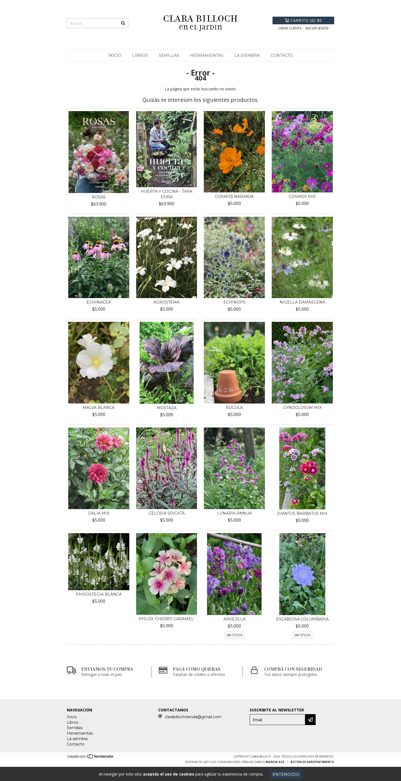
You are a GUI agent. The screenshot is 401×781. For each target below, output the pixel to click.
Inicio (114, 55)
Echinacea (98, 302)
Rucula (234, 407)
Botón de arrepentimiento (312, 762)
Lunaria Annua (234, 513)
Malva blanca (99, 407)
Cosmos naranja (234, 196)
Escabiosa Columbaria (302, 619)
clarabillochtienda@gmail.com (193, 716)
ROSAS (99, 197)
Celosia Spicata (167, 513)
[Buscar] (123, 23)
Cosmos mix (302, 196)
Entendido (286, 774)
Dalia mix (98, 513)
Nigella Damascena (302, 302)
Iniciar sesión (317, 28)
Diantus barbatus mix (302, 513)
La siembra (247, 55)
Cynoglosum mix (302, 407)
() (306, 20)
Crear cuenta (290, 28)
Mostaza (166, 407)
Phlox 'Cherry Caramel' (166, 618)
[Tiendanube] (91, 758)
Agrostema (166, 302)
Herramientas (206, 55)
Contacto (282, 55)
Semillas (169, 55)
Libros (140, 55)
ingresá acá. (275, 762)
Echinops (234, 302)
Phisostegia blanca (99, 594)
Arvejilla (234, 619)
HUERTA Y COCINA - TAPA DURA (166, 194)
